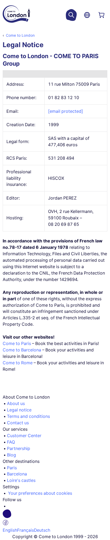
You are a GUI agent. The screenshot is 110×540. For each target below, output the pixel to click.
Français (25, 530)
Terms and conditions (28, 416)
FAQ (11, 442)
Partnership (18, 448)
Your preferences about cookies (40, 493)
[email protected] (65, 111)
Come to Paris (17, 343)
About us (16, 403)
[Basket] (101, 15)
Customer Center (24, 435)
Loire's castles (21, 480)
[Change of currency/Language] (87, 15)
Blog (11, 455)
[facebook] (57, 518)
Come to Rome (18, 362)
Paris (12, 467)
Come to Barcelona (22, 349)
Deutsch (42, 530)
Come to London (20, 35)
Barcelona (17, 474)
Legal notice (19, 409)
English (10, 530)
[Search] (71, 15)
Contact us (18, 422)
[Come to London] (16, 15)
